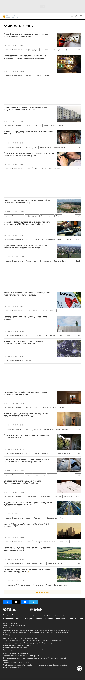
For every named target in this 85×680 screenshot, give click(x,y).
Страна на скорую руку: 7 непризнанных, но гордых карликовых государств (27, 570)
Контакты (74, 619)
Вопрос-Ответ (59, 615)
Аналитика (16, 615)
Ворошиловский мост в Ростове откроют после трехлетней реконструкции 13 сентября (25, 246)
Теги (81, 615)
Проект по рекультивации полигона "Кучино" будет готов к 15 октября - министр (27, 201)
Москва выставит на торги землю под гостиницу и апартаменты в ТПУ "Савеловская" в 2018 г (27, 223)
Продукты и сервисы (33, 619)
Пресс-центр (49, 619)
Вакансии (7, 628)
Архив (82, 619)
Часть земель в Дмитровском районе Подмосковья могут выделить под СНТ (27, 549)
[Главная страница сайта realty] (14, 16)
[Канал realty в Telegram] (33, 602)
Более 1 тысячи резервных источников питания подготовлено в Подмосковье (26, 35)
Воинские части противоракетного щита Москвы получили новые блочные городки (26, 108)
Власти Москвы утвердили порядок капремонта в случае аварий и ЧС (26, 436)
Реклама (19, 619)
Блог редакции (62, 619)
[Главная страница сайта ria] (3, 16)
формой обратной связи (12, 667)
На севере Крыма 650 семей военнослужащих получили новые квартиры (25, 393)
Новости (6, 615)
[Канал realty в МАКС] (7, 602)
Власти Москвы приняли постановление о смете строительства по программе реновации (26, 460)
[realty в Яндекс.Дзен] (16, 602)
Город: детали (46, 615)
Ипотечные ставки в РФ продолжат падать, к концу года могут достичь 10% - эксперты (27, 294)
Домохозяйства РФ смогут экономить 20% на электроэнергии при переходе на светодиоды (25, 57)
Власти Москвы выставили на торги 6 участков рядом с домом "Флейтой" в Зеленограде (29, 154)
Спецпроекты (8, 619)
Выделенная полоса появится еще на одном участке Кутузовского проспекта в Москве (28, 503)
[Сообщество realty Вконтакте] (25, 602)
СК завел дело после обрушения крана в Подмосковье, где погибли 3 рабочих (22, 482)
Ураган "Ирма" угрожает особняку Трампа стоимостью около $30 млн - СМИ (23, 342)
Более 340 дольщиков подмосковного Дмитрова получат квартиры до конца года (26, 414)
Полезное (35, 615)
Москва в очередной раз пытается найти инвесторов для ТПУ (28, 132)
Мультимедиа (72, 615)
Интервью (26, 615)
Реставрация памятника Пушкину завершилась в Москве (27, 318)
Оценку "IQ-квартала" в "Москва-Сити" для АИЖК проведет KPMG (26, 525)
